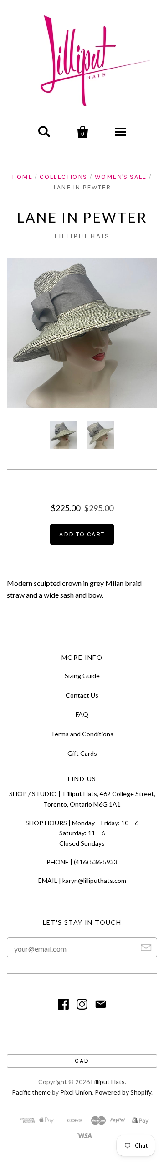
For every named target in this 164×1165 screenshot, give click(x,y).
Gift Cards (82, 753)
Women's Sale (121, 177)
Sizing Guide (82, 675)
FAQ (82, 714)
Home (22, 177)
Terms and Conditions (82, 734)
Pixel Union (76, 1092)
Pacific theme (31, 1092)
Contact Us (82, 695)
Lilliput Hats (82, 236)
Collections (63, 177)
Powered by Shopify (123, 1092)
